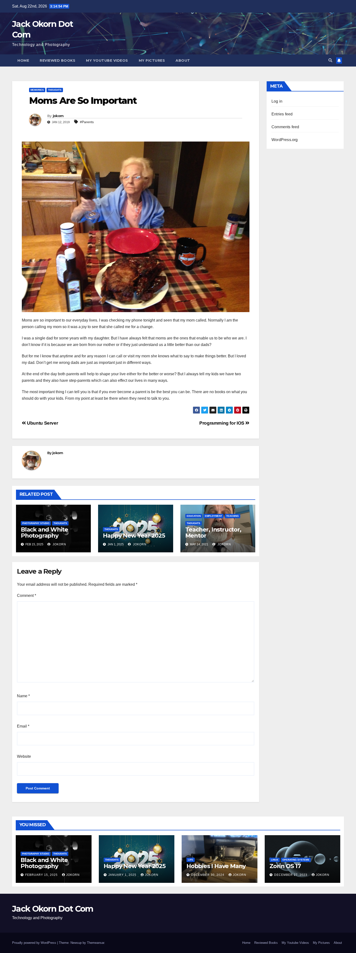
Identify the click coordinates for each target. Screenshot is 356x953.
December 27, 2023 (291, 875)
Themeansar (95, 943)
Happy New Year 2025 (134, 535)
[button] (330, 60)
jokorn (58, 116)
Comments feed (285, 127)
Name (23, 696)
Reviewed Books (57, 60)
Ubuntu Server (42, 423)
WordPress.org (284, 140)
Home (23, 60)
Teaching (232, 516)
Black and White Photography (44, 532)
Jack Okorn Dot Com (52, 909)
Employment (213, 516)
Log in (276, 101)
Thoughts (55, 90)
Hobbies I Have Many (216, 866)
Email (23, 726)
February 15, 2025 (42, 875)
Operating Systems (295, 859)
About (183, 60)
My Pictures (152, 60)
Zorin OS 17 (285, 866)
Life (190, 859)
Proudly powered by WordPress (34, 943)
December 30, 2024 (208, 875)
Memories (37, 90)
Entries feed (282, 114)
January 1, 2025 (122, 875)
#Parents (87, 122)
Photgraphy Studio (35, 523)
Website (24, 756)
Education (194, 516)
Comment (26, 595)
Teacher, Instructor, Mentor (213, 532)
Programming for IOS (222, 423)
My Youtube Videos (107, 60)
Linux (274, 859)
